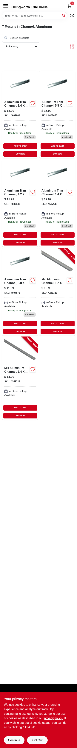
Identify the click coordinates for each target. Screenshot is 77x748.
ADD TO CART (20, 146)
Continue (14, 740)
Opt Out (37, 740)
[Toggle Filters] (72, 46)
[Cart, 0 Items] (69, 6)
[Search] (64, 15)
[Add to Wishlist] (33, 103)
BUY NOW (20, 154)
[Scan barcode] (72, 15)
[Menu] (5, 5)
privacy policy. (53, 718)
